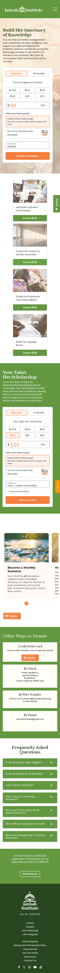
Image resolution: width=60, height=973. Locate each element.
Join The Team (30, 952)
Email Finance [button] (30, 874)
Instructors (30, 956)
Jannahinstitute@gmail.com (30, 719)
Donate (30, 926)
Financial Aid (30, 949)
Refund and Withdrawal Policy (30, 945)
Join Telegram (30, 934)
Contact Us (30, 960)
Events (30, 923)
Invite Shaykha (30, 941)
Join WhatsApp (30, 930)
